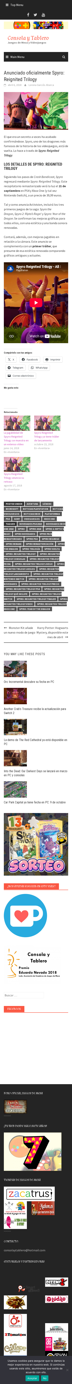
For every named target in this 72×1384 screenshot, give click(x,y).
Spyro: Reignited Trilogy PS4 (23, 589)
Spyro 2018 (35, 528)
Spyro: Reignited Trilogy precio (40, 584)
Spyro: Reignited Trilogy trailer (36, 599)
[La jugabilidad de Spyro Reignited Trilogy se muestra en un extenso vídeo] (17, 423)
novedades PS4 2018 (30, 523)
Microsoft (12, 508)
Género (46, 503)
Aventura (32, 503)
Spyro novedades (25, 533)
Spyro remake (14, 543)
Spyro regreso (50, 538)
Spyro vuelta (52, 548)
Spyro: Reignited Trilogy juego (34, 563)
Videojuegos (32, 518)
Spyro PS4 (31, 538)
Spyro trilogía (31, 548)
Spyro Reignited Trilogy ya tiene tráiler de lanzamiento (46, 436)
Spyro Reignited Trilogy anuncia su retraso (14, 477)
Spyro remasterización (39, 543)
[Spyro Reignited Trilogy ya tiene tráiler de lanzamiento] (47, 423)
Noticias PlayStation (35, 508)
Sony (17, 518)
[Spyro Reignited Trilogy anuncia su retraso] (17, 464)
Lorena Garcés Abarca (41, 85)
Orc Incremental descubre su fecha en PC (29, 682)
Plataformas (52, 513)
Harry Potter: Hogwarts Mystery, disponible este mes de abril (52, 632)
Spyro (21, 528)
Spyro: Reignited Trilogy (21, 553)
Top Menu (16, 5)
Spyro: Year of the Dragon (34, 609)
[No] (67, 1370)
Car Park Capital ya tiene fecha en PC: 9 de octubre (35, 802)
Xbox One (49, 518)
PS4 (8, 518)
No (45, 1378)
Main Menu (17, 57)
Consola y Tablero (28, 38)
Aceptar (32, 1378)
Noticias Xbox (32, 513)
